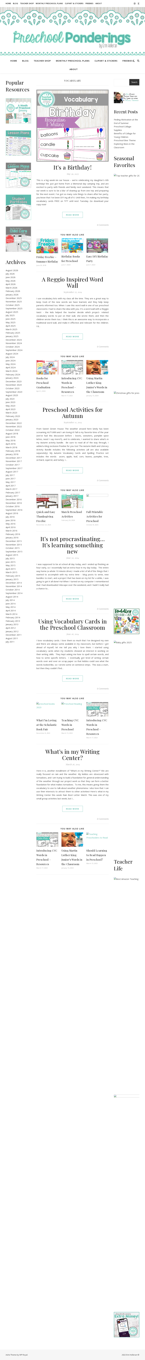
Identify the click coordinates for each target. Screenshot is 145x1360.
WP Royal (23, 1355)
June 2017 (10, 478)
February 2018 (13, 450)
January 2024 (12, 377)
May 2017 (10, 482)
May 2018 (10, 440)
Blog (15, 3)
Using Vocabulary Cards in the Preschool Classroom (72, 624)
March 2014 (11, 614)
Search (134, 82)
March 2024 (11, 371)
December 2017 (14, 457)
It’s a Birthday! (72, 167)
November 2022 (14, 426)
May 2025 (10, 322)
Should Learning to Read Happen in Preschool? (96, 855)
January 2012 (12, 631)
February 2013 (13, 621)
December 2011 (14, 634)
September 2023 (14, 391)
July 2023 (10, 398)
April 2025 (11, 325)
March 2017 (11, 489)
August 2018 (12, 433)
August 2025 (12, 312)
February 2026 (13, 291)
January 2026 (12, 294)
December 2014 (14, 582)
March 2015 (11, 572)
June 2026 (10, 277)
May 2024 (10, 364)
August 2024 (12, 353)
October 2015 (13, 548)
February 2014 (13, 617)
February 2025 (13, 332)
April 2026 (11, 284)
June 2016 (10, 520)
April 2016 (11, 527)
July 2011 (10, 641)
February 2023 (13, 416)
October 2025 (13, 305)
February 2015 (13, 575)
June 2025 (10, 318)
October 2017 (13, 464)
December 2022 (14, 423)
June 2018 (10, 436)
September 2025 (14, 308)
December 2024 (14, 339)
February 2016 (13, 534)
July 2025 (10, 315)
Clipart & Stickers (74, 3)
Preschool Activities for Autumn (72, 412)
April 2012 (11, 627)
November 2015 (14, 544)
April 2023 (11, 409)
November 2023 (14, 384)
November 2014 (14, 586)
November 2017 (14, 461)
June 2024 (10, 360)
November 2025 (14, 301)
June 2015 (10, 562)
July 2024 (10, 357)
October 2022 (13, 430)
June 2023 (10, 402)
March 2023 (11, 412)
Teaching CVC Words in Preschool (70, 725)
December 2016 (14, 499)
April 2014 (11, 610)
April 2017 (11, 485)
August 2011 (12, 638)
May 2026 (10, 280)
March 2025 (11, 329)
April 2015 (11, 568)
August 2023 (12, 395)
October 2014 (13, 589)
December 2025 (14, 298)
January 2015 (12, 579)
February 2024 (13, 374)
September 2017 (14, 468)
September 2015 (14, 551)
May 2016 (10, 523)
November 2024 (14, 343)
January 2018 (12, 454)
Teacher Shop (27, 3)
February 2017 (13, 492)
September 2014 (14, 593)
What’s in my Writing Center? (72, 754)
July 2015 (10, 558)
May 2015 (10, 565)
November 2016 (14, 503)
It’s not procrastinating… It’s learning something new (72, 545)
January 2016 (12, 537)
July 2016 (10, 516)
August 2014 (12, 596)
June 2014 (10, 603)
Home (8, 3)
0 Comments (103, 224)
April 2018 (11, 443)
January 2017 (12, 495)
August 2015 (12, 554)
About (98, 3)
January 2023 (12, 419)
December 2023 (14, 381)
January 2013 (12, 624)
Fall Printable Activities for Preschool (94, 516)
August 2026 (12, 270)
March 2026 (11, 287)
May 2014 (10, 607)
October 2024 (13, 346)
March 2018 (11, 447)
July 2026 (10, 273)
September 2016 (14, 509)
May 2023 (10, 405)
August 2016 (12, 513)
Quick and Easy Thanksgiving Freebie (45, 516)
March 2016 (11, 530)
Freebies (89, 3)
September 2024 (14, 350)
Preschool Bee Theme (125, 140)
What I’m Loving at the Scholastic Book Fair (46, 725)
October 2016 (13, 506)
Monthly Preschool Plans (49, 3)
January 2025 (12, 336)
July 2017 (10, 475)
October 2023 (13, 388)
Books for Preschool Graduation (43, 383)
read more (72, 215)
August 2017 (12, 471)
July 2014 (10, 600)
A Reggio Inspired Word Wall (72, 282)
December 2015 (14, 541)
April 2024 (11, 367)
